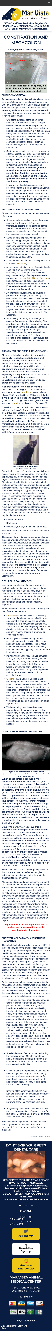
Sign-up (26, 1251)
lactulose (26, 392)
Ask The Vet (26, 1235)
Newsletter (26, 1248)
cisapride (16, 403)
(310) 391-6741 (26, 26)
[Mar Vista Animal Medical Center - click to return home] (26, 13)
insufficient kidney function (35, 278)
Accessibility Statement (14, 1326)
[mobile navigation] (47, 3)
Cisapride (11, 679)
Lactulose (11, 615)
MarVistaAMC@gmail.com (33, 29)
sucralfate (21, 263)
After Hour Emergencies (26, 1267)
